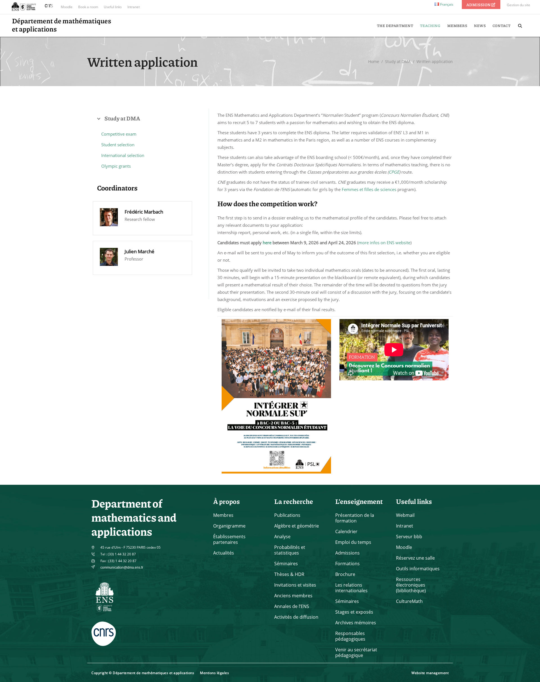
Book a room (88, 7)
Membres (223, 515)
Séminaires (286, 563)
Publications (287, 515)
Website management (430, 672)
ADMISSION (478, 4)
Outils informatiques (418, 569)
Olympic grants (116, 166)
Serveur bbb (409, 536)
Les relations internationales (351, 588)
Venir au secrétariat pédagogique (356, 652)
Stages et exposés (354, 612)
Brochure (345, 574)
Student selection (117, 144)
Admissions (347, 553)
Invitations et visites (295, 585)
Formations (347, 563)
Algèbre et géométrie (296, 526)
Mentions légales (214, 672)
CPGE (394, 172)
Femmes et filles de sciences (369, 189)
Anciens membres (293, 596)
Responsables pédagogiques (350, 636)
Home (373, 61)
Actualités (223, 553)
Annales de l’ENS (291, 606)
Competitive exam (118, 134)
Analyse (282, 536)
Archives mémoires (355, 623)
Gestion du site (518, 5)
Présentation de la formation (354, 518)
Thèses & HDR (289, 574)
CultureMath (409, 601)
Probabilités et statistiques (289, 550)
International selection (122, 155)
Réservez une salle (415, 558)
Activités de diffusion (296, 617)
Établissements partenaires (229, 539)
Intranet (133, 7)
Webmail (405, 515)
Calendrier (346, 531)
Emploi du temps (353, 542)
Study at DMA (398, 61)
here (267, 242)
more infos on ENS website (384, 242)
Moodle (67, 7)
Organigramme (229, 526)
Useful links (113, 7)
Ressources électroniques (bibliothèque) (411, 585)
